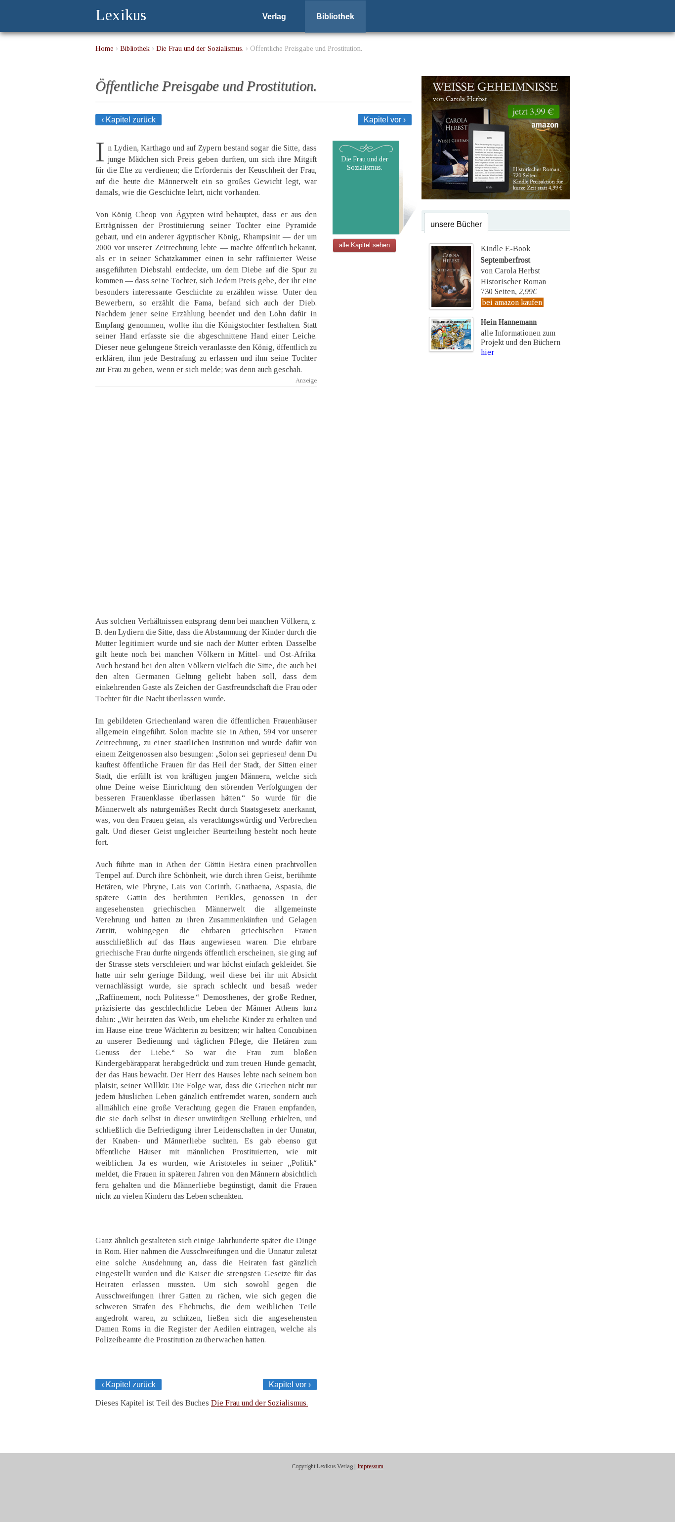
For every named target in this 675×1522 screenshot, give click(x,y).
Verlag (274, 16)
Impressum (370, 1466)
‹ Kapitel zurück (128, 119)
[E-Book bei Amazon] (496, 196)
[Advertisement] (206, 481)
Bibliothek (335, 16)
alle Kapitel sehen (364, 245)
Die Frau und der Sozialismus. (200, 48)
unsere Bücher (456, 224)
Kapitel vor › (385, 119)
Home (104, 48)
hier (487, 352)
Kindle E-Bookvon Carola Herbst (510, 259)
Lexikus (120, 15)
